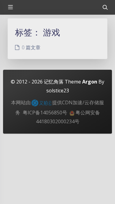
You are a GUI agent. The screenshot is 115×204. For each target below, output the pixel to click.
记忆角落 (53, 81)
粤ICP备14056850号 (45, 112)
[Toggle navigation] (105, 7)
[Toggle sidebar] (10, 7)
